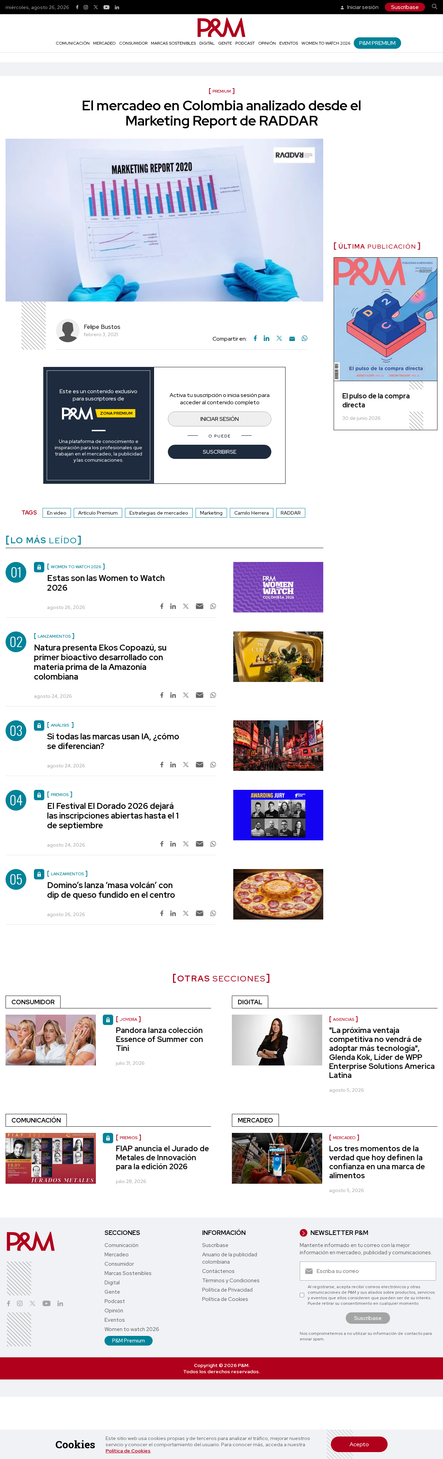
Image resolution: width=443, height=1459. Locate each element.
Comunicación (73, 43)
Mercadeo (104, 43)
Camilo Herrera (251, 513)
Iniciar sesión (362, 7)
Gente (225, 43)
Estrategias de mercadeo (158, 513)
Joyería (128, 1019)
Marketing (211, 513)
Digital (207, 43)
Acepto (359, 1444)
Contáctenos (218, 1271)
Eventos (288, 43)
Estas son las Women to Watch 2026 (106, 583)
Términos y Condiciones (231, 1280)
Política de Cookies (128, 1451)
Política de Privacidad (227, 1289)
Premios (128, 1138)
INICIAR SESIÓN (219, 419)
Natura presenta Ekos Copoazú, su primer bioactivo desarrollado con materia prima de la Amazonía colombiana (100, 662)
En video (56, 513)
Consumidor (133, 43)
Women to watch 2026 (325, 43)
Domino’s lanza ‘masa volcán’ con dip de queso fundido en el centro (111, 890)
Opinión (267, 43)
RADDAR (291, 513)
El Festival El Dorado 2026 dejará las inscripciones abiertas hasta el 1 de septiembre (113, 816)
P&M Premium (377, 43)
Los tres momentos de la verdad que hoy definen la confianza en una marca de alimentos (377, 1162)
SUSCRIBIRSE (219, 451)
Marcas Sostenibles (173, 43)
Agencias (343, 1019)
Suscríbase (405, 7)
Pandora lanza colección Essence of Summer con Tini (159, 1039)
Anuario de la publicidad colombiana (229, 1258)
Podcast (245, 43)
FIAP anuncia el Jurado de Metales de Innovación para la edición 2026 (162, 1158)
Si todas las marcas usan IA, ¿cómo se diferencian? (113, 741)
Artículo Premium (98, 513)
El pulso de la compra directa (376, 400)
